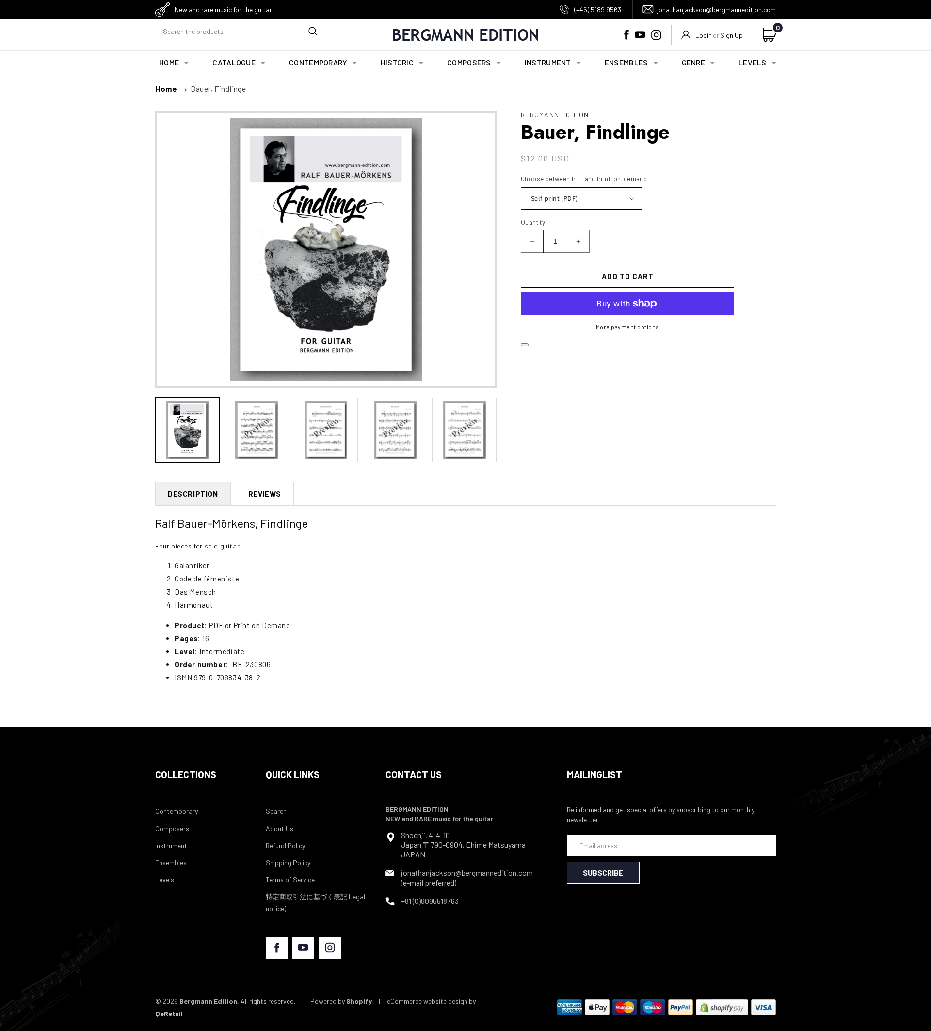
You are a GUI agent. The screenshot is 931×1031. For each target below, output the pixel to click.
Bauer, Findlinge (218, 88)
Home (166, 88)
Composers (172, 828)
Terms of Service (290, 879)
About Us (279, 828)
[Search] (312, 31)
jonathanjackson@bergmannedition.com (716, 9)
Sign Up (731, 35)
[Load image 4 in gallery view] (395, 430)
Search (276, 811)
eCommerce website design (427, 1001)
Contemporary (176, 811)
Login (703, 35)
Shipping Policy (288, 862)
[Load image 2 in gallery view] (257, 430)
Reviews (264, 493)
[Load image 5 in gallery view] (464, 430)
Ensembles (171, 862)
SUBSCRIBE (603, 872)
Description (193, 493)
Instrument (171, 845)
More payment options (627, 326)
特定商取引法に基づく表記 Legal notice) (315, 902)
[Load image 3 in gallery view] (326, 430)
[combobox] (240, 31)
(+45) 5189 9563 (597, 9)
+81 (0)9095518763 (430, 900)
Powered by (341, 1001)
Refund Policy (285, 845)
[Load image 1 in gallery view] (187, 430)
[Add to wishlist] (525, 344)
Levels (164, 879)
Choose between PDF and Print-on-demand (584, 179)
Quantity (533, 222)
